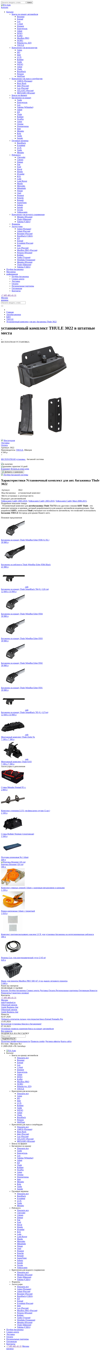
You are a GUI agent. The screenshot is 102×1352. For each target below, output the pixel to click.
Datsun (20, 162)
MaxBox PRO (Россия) (27, 250)
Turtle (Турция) (23, 257)
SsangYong (22, 202)
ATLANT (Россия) (25, 90)
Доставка (16, 281)
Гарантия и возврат (20, 993)
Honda (20, 171)
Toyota (20, 210)
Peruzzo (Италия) (24, 253)
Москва (4, 298)
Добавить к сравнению (13, 472)
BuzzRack (21, 71)
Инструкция (9, 440)
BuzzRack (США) (25, 236)
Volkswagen (22, 212)
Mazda (20, 183)
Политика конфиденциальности (15, 1041)
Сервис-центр (18, 279)
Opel (19, 193)
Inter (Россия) (23, 86)
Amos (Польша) (24, 229)
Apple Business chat (9, 1007)
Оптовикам (17, 288)
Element (20, 26)
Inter (19, 55)
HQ (18, 52)
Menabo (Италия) (24, 217)
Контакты (16, 291)
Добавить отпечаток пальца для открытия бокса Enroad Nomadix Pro (32, 1019)
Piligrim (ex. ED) (24, 43)
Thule (19, 69)
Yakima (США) (23, 222)
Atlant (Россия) (23, 231)
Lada (19, 179)
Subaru (20, 205)
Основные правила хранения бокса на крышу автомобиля (27, 1029)
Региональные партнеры (23, 286)
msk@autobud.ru (8, 1002)
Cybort (20, 24)
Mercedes (21, 186)
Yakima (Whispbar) (25, 107)
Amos (19, 50)
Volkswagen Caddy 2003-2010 (14, 501)
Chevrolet (21, 157)
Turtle (19, 62)
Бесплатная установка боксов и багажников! (21, 1024)
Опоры (20, 124)
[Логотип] (6, 5)
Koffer (20, 36)
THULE (20, 45)
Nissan (20, 191)
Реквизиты (6, 993)
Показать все (23, 1058)
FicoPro (20, 119)
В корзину (5, 469)
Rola (19, 133)
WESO (20, 64)
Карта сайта (66, 1041)
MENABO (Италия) (26, 93)
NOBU (20, 40)
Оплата (15, 284)
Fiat (18, 164)
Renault (20, 200)
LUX (19, 57)
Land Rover (22, 181)
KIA (19, 176)
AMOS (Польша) (24, 81)
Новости (93, 990)
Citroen (20, 160)
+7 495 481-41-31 (8, 295)
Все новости (6, 1031)
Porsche (20, 198)
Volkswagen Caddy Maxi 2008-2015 (71, 501)
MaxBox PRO (23, 38)
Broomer (20, 16)
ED (18, 112)
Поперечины (23, 126)
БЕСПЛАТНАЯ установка (13, 459)
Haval (19, 169)
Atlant (19, 31)
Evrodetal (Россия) (25, 243)
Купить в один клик (20, 469)
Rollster (20, 59)
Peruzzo (20, 74)
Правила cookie (38, 1041)
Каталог (5, 990)
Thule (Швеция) (24, 219)
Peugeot (20, 195)
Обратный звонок (9, 1005)
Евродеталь (22, 28)
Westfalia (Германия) (26, 260)
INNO (19, 33)
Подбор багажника (15, 269)
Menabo (20, 131)
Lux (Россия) (23, 88)
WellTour (21, 76)
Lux (18, 21)
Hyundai (20, 174)
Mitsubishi (21, 188)
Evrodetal (21, 145)
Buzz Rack (21, 83)
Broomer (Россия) (25, 233)
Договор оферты (52, 1041)
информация (12, 274)
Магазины (11, 272)
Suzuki (20, 138)
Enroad (20, 19)
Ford (19, 167)
